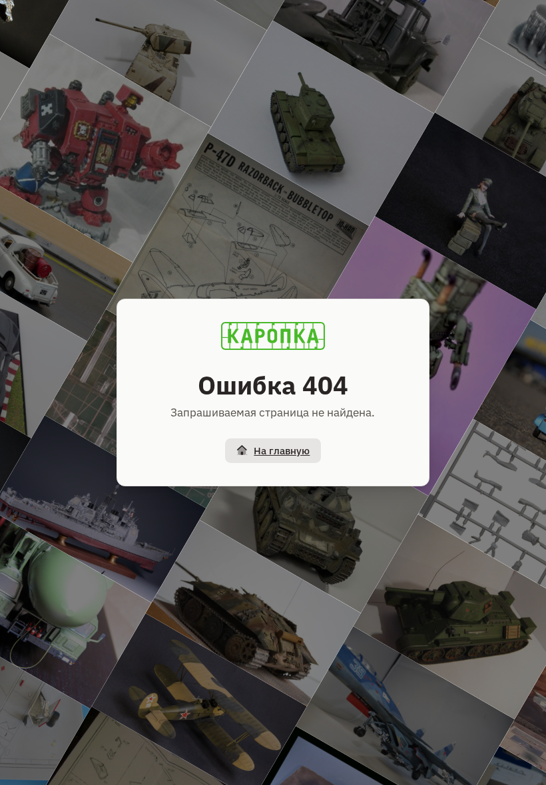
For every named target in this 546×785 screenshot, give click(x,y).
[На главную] (273, 336)
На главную (282, 450)
